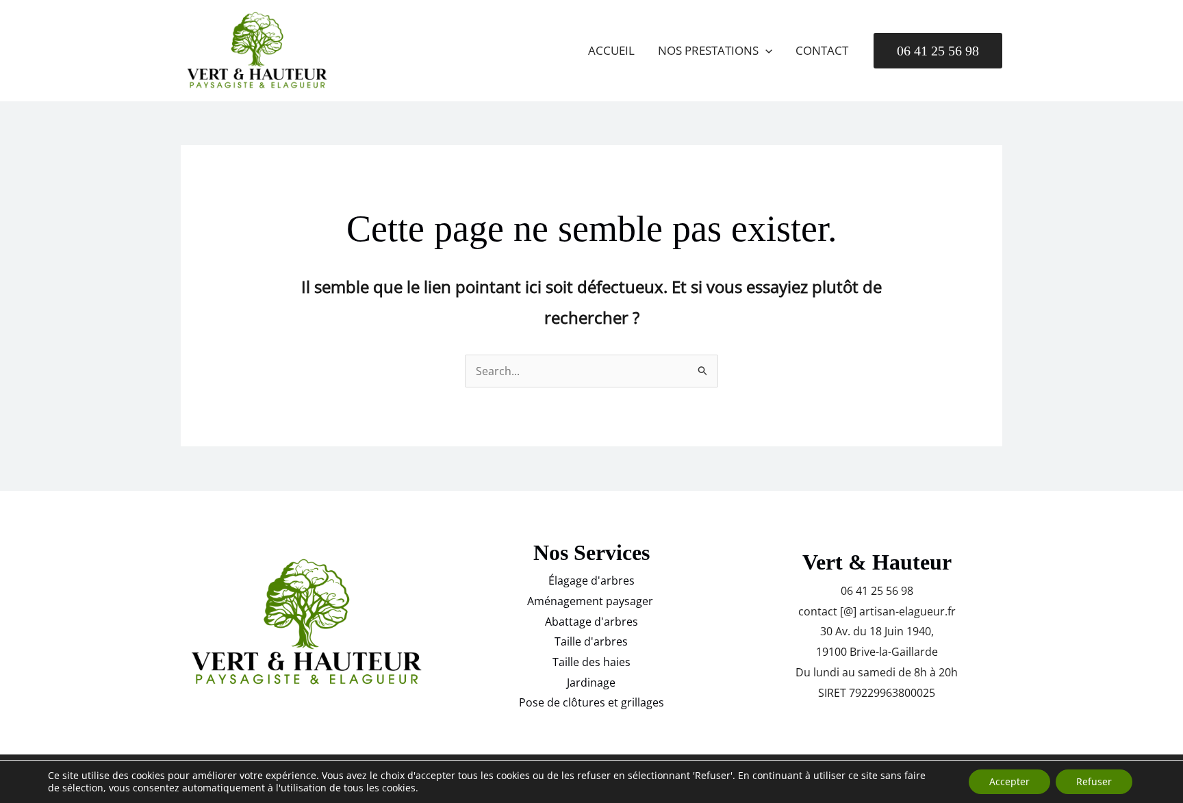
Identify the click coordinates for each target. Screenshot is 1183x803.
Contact (822, 50)
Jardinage (591, 682)
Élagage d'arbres (591, 580)
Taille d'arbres (591, 641)
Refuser (1094, 781)
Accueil (611, 50)
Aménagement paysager (591, 601)
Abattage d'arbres (591, 621)
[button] (765, 51)
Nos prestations (708, 50)
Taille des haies (591, 662)
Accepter (1009, 781)
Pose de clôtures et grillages (591, 702)
